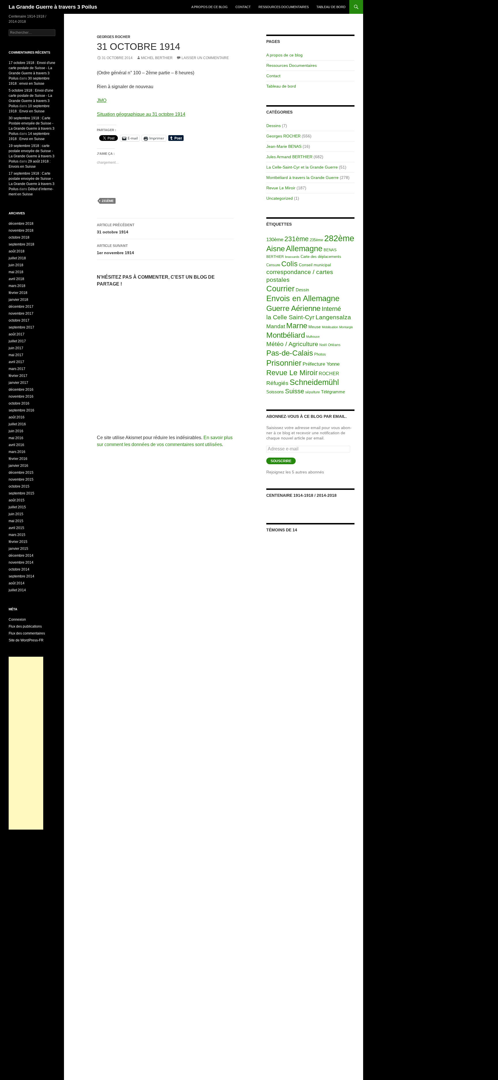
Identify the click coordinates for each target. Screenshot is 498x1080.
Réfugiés (277, 383)
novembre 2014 (21, 562)
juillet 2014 (17, 590)
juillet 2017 (17, 341)
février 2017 (18, 376)
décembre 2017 (21, 307)
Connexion (17, 620)
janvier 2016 (18, 466)
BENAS (330, 250)
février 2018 (18, 293)
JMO (101, 100)
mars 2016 (17, 452)
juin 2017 (16, 348)
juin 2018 (16, 265)
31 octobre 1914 (115, 228)
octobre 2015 (19, 486)
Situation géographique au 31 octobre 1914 (141, 114)
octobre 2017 (19, 320)
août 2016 (16, 417)
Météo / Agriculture (292, 344)
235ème (316, 240)
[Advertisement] (26, 743)
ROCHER (329, 373)
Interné (331, 308)
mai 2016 (16, 438)
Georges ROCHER (113, 37)
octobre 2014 (19, 569)
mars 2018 (17, 286)
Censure (273, 265)
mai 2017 (16, 355)
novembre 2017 (21, 313)
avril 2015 (16, 528)
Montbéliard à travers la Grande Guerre (302, 177)
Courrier (280, 288)
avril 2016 (16, 445)
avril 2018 (16, 279)
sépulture (312, 392)
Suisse (294, 391)
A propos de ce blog (209, 7)
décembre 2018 (21, 224)
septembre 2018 (21, 244)
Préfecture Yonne (321, 364)
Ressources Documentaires (284, 7)
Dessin (302, 290)
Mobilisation (330, 327)
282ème (339, 238)
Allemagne (304, 248)
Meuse (314, 327)
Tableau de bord (331, 7)
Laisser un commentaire (205, 58)
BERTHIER (275, 257)
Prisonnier (283, 362)
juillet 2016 (17, 424)
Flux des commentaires (27, 633)
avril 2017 (16, 362)
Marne (296, 326)
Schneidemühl (314, 382)
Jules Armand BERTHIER (289, 156)
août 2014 (16, 583)
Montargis (346, 327)
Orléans (334, 345)
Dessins (273, 125)
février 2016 (18, 459)
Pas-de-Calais (289, 353)
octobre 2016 (19, 403)
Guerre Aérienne (293, 308)
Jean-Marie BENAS (283, 146)
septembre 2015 (21, 493)
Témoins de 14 (281, 530)
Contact (243, 7)
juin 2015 (16, 514)
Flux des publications (25, 626)
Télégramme (333, 391)
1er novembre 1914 (115, 249)
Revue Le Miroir (280, 188)
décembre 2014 (21, 556)
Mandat (275, 326)
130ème (274, 239)
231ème (108, 201)
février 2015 (18, 542)
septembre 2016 (21, 410)
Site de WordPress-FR (26, 640)
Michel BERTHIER (157, 58)
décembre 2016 (21, 390)
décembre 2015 (21, 473)
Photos (320, 354)
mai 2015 (16, 521)
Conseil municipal (315, 265)
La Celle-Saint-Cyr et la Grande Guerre (302, 167)
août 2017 (16, 334)
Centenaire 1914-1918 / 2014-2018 (301, 495)
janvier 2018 (18, 300)
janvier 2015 (18, 549)
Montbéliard (285, 335)
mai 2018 (16, 272)
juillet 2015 (17, 507)
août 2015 (16, 500)
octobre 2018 (19, 237)
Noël (323, 345)
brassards (292, 256)
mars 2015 (17, 535)
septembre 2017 (21, 327)
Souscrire (281, 461)
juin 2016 (16, 431)
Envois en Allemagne (302, 298)
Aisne (275, 249)
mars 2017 (17, 369)
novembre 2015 (21, 479)
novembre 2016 (21, 396)
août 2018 (16, 251)
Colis (289, 264)
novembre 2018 (21, 231)
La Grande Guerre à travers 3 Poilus (53, 7)
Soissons (275, 391)
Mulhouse (313, 336)
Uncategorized (279, 198)
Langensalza (333, 317)
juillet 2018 (17, 258)
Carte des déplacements (321, 256)
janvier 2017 (18, 383)
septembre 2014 (21, 576)
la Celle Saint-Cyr (290, 317)
